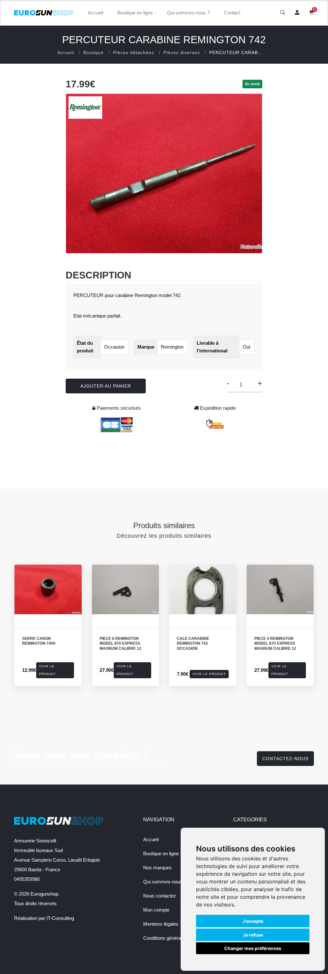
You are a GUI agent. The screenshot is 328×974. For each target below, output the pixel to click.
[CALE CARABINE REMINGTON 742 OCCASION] (202, 589)
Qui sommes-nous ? (188, 12)
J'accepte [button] (252, 921)
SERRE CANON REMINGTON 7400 (38, 641)
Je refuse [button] (253, 935)
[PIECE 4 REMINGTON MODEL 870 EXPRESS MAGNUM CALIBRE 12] (280, 589)
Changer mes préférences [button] (252, 948)
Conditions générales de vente (174, 938)
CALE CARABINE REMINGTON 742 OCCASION (193, 643)
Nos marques (157, 867)
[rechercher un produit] (282, 13)
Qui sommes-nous (162, 881)
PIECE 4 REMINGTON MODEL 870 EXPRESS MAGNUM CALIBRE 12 (275, 643)
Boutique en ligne (135, 12)
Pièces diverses (181, 52)
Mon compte (156, 910)
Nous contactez (159, 895)
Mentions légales (160, 924)
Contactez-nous (285, 758)
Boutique (93, 52)
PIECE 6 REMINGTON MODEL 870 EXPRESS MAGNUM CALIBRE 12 (120, 643)
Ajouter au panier (105, 386)
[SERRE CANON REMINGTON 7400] (48, 589)
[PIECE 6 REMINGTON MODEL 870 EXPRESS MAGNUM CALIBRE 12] (125, 589)
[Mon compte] (297, 13)
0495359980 (27, 879)
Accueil (95, 12)
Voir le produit (47, 670)
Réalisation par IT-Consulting (44, 918)
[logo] (44, 13)
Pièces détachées (133, 52)
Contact (232, 12)
